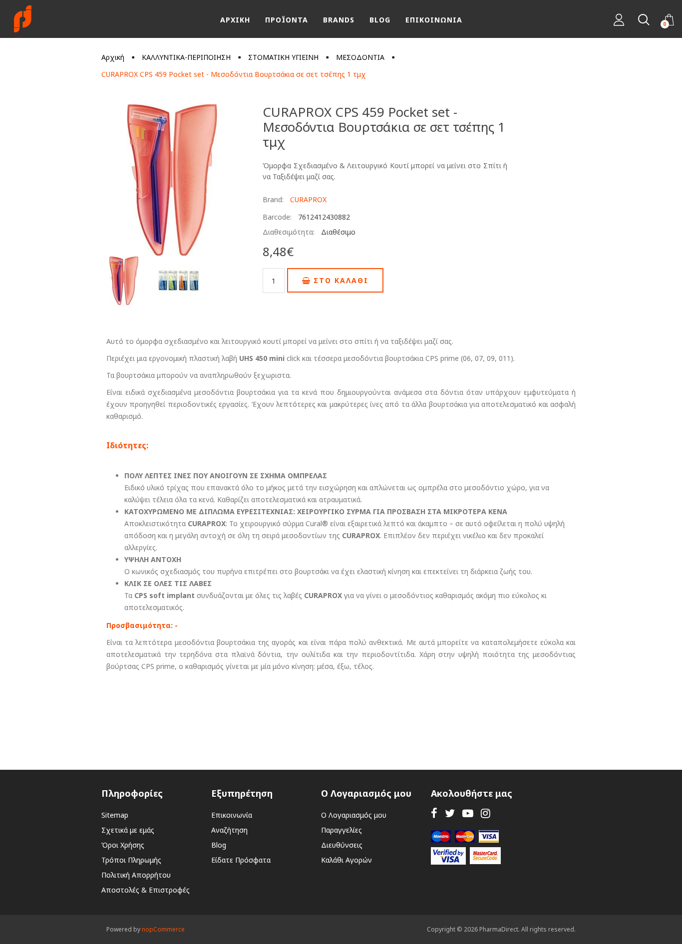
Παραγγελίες (341, 830)
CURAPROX (308, 199)
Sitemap (114, 815)
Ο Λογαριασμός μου (353, 815)
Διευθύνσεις (341, 845)
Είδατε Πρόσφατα (241, 860)
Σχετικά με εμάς (127, 830)
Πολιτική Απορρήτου (136, 875)
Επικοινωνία (231, 815)
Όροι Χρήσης (122, 845)
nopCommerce (163, 929)
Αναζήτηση (229, 830)
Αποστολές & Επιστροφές (145, 890)
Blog (218, 845)
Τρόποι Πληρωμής (131, 860)
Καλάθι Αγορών (346, 860)
